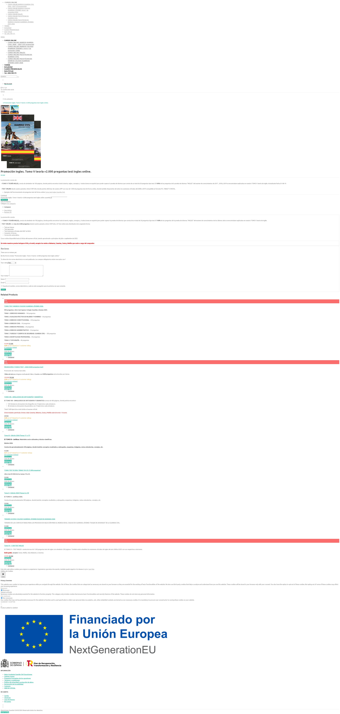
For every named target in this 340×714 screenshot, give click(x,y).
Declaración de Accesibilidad (13, 684)
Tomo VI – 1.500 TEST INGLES (14, 545)
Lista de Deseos (9, 699)
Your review (5, 276)
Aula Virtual (8, 32)
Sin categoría (8, 99)
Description (8, 210)
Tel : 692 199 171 (9, 33)
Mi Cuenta (7, 701)
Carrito (6, 696)
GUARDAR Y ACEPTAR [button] (8, 602)
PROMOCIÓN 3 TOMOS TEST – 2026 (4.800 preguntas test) (23, 367)
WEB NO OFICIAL (9, 688)
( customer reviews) (11, 381)
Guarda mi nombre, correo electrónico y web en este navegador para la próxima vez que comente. (34, 286)
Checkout (7, 697)
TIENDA (6, 26)
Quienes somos (9, 676)
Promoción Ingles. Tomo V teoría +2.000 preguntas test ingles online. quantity (25, 197)
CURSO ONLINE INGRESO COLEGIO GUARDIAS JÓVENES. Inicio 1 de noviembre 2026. (19, 10)
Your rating (4, 263)
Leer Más (91, 569)
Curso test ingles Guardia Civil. (55, 192)
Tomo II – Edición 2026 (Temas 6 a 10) (16, 493)
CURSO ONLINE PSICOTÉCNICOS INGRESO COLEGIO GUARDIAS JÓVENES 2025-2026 (21, 22)
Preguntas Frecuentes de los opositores (17, 678)
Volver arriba (5, 712)
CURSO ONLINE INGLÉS (15, 14)
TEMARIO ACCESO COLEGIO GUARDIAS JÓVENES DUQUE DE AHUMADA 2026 (29, 519)
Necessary (6, 590)
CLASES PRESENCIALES (11, 30)
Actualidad (7, 28)
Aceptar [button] (85, 569)
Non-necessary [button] (5, 596)
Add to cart (4, 199)
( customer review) (10, 347)
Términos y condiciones (12, 680)
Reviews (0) (7, 212)
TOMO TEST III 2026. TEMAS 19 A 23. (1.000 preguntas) (22, 470)
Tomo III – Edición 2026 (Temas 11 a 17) (17, 435)
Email (3, 282)
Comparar (11, 357)
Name (3, 279)
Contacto (7, 686)
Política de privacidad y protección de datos (18, 682)
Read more (7, 422)
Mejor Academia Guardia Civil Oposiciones (18, 674)
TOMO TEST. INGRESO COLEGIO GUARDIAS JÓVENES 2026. (23, 306)
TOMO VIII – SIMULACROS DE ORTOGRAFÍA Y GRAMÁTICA (23, 397)
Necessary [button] (4, 588)
